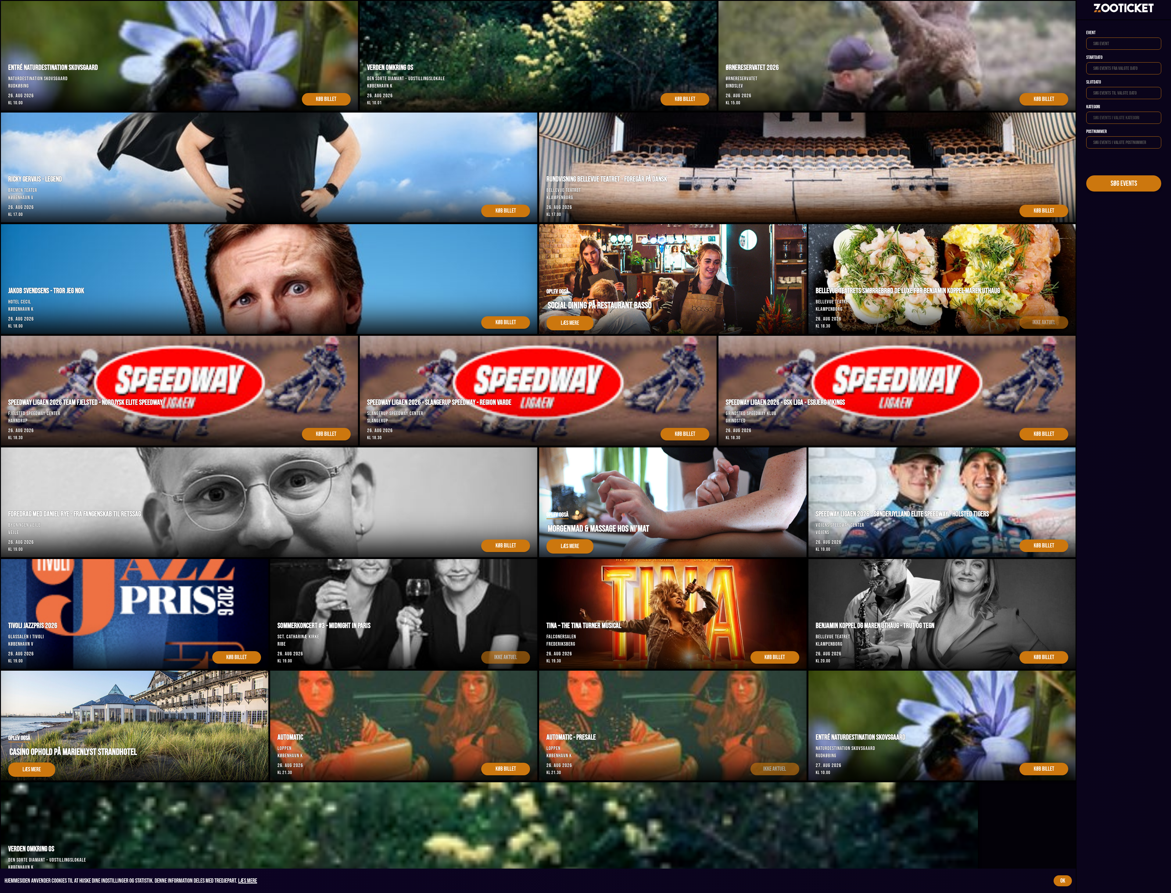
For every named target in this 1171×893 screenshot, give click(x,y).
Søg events (1124, 183)
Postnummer (1096, 131)
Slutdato (1093, 82)
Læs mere (247, 880)
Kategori (1093, 107)
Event (1091, 33)
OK (1062, 880)
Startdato (1094, 57)
